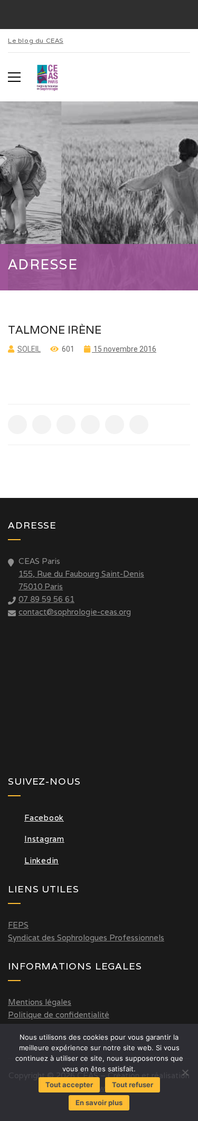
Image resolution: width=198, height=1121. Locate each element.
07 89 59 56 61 (46, 599)
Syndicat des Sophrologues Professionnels (86, 937)
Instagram (44, 839)
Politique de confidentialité (58, 1015)
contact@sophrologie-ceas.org (74, 612)
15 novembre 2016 (124, 349)
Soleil (29, 349)
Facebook (44, 818)
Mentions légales (39, 1002)
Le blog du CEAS (35, 40)
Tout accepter (69, 1084)
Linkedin (41, 860)
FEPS (18, 925)
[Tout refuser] (185, 1072)
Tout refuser (132, 1084)
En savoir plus (99, 1102)
